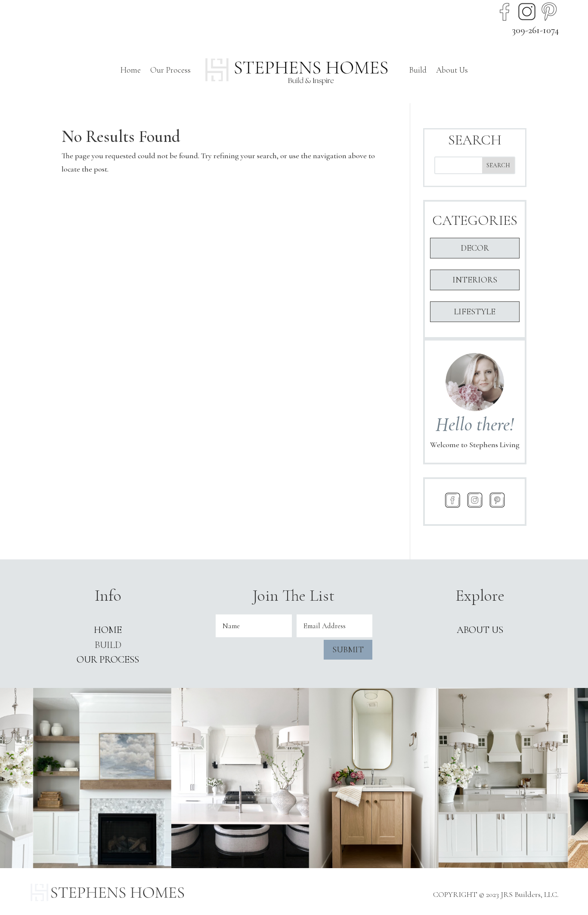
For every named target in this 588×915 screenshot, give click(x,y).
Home (130, 70)
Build (418, 70)
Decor (475, 248)
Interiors (474, 280)
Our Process (170, 70)
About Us (452, 70)
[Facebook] (504, 11)
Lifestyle (474, 312)
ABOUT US (480, 630)
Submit (348, 650)
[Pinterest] (549, 11)
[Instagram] (526, 11)
